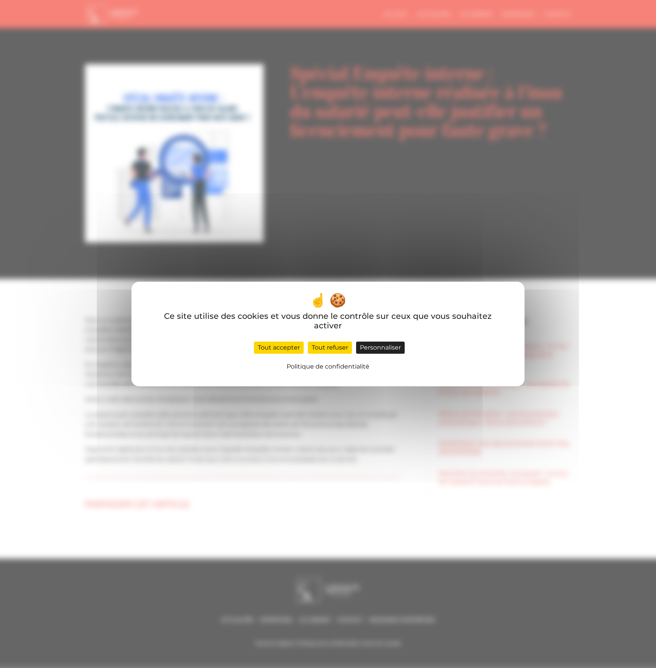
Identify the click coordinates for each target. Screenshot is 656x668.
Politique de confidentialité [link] (328, 366)
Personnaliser (380, 347)
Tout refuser (330, 347)
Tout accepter (279, 347)
